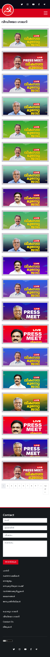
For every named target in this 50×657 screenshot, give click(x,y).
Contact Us (8, 622)
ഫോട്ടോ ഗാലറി (10, 611)
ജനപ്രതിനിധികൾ (12, 602)
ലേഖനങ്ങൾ (9, 596)
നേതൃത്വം (7, 581)
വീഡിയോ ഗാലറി (11, 617)
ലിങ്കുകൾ (7, 627)
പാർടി (6, 571)
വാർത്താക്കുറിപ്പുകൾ (13, 591)
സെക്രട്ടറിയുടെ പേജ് (13, 586)
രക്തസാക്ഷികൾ (11, 576)
